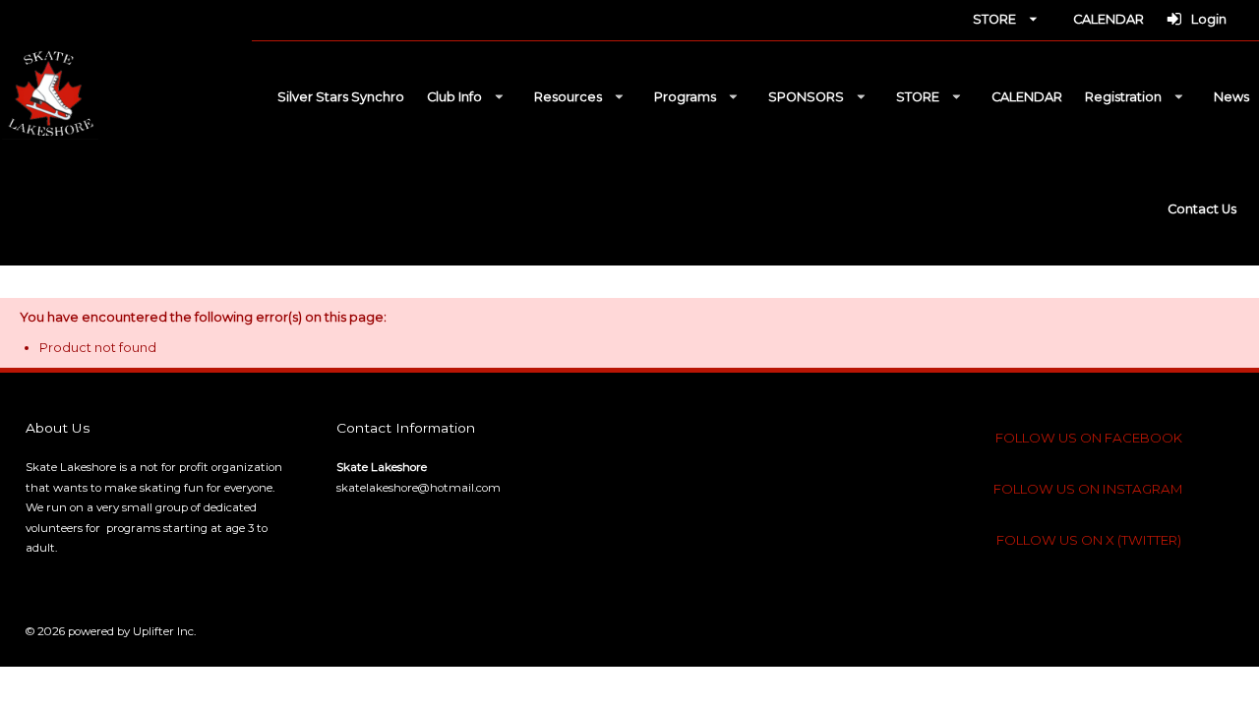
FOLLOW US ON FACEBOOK (1088, 437)
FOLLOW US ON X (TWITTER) (1088, 540)
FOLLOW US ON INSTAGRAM (1088, 489)
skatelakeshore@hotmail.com (418, 488)
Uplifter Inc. (164, 631)
